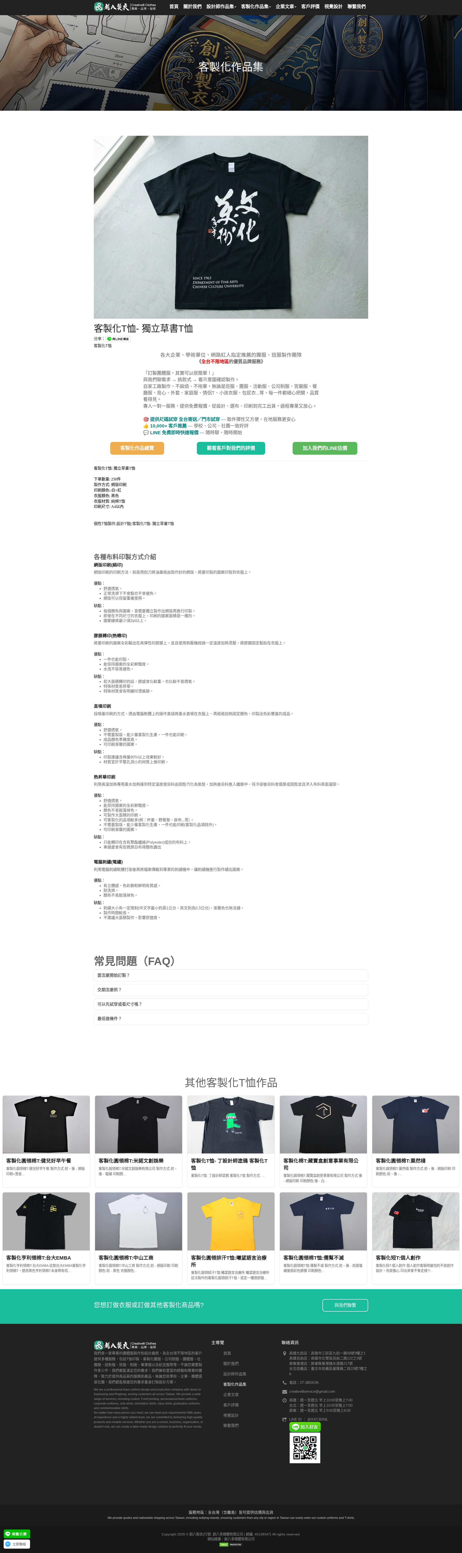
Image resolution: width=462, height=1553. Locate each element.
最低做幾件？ (109, 1018)
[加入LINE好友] (305, 1427)
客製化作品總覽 (137, 448)
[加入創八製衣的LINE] (305, 1448)
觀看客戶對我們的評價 (231, 448)
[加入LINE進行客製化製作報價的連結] (17, 1533)
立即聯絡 (19, 1544)
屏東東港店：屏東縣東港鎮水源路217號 (321, 1363)
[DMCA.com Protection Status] (231, 1544)
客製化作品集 (234, 1384)
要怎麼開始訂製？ (113, 975)
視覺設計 (231, 1415)
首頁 (227, 1353)
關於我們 (231, 1364)
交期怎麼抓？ (109, 990)
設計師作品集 (234, 1374)
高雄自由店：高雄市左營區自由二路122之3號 (325, 1358)
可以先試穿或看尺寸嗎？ (119, 1004)
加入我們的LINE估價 (325, 448)
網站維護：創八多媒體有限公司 (231, 1539)
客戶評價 (231, 1405)
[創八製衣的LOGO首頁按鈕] (125, 6)
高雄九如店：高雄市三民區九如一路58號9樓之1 (327, 1353)
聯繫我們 (231, 1426)
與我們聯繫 (345, 1305)
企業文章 (231, 1395)
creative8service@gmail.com (312, 1391)
